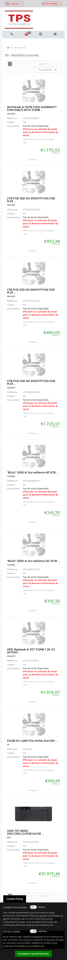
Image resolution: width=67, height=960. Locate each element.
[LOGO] (19, 19)
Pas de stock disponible (40, 131)
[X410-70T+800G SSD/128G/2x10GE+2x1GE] (33, 815)
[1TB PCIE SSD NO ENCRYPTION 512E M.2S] (33, 275)
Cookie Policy (14, 898)
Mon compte (51, 3)
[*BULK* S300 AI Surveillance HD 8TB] (33, 457)
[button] (40, 34)
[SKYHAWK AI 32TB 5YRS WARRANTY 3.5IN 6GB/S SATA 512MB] (33, 92)
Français (15, 3)
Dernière (43, 64)
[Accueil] (8, 47)
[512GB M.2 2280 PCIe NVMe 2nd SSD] (33, 726)
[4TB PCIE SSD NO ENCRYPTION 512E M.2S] (33, 366)
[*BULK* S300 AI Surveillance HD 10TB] (33, 546)
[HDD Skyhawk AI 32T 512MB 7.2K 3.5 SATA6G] (33, 634)
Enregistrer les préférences (33, 953)
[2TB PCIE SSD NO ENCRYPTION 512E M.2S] (33, 183)
